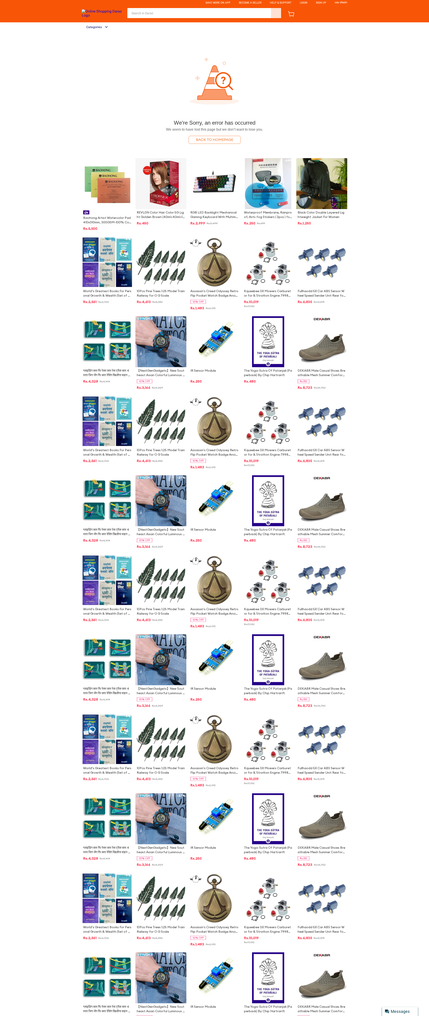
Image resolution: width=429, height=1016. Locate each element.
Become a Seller (250, 2)
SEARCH (276, 13)
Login (303, 2)
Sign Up (321, 2)
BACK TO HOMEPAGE (214, 140)
